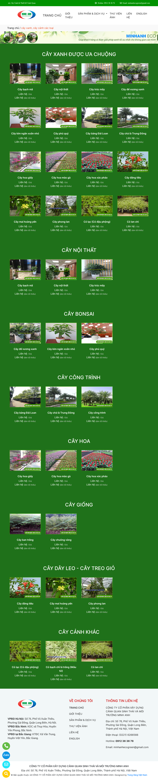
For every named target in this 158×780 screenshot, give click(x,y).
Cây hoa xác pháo (97, 177)
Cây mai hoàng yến (25, 221)
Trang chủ (13, 27)
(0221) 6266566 (128, 734)
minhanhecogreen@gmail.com (131, 747)
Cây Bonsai (79, 314)
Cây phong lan (61, 221)
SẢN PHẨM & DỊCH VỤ (91, 13)
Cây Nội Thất (79, 250)
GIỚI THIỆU (69, 15)
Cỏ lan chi (133, 221)
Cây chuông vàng (61, 539)
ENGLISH (141, 13)
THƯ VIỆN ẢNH (116, 15)
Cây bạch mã (25, 89)
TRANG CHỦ (52, 15)
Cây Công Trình (79, 377)
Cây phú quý (61, 133)
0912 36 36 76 (125, 741)
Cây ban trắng (25, 539)
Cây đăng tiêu (133, 177)
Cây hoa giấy (25, 177)
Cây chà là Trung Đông (132, 133)
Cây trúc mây (97, 89)
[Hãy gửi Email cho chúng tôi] (4, 764)
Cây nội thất (61, 89)
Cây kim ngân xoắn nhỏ (25, 133)
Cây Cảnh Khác (79, 632)
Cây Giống (79, 505)
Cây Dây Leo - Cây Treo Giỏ (79, 568)
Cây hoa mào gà (61, 177)
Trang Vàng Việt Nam (137, 775)
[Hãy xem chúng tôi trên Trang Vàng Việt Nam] (4, 774)
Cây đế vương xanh (132, 89)
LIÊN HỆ (129, 15)
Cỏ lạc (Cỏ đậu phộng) (97, 221)
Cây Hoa (79, 441)
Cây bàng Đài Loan (97, 133)
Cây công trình (97, 412)
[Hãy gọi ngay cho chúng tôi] (4, 746)
